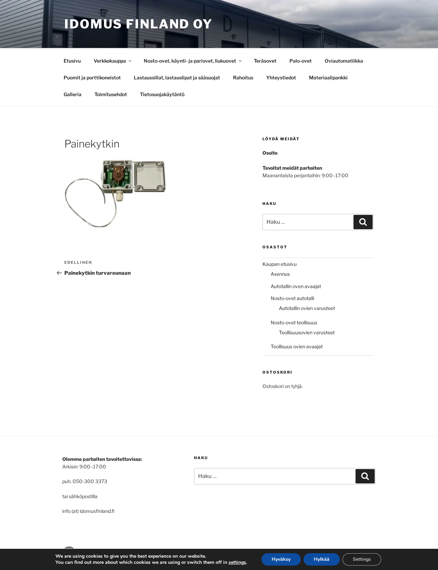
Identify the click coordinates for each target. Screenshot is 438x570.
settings (237, 562)
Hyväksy (281, 559)
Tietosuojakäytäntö (162, 94)
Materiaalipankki (328, 77)
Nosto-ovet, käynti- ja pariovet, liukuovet (190, 61)
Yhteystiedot (281, 77)
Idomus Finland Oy (138, 23)
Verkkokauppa (110, 61)
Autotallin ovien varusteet (307, 308)
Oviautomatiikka (344, 61)
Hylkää (322, 559)
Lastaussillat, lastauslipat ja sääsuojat (177, 77)
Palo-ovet (300, 61)
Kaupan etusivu (279, 264)
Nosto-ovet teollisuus (294, 322)
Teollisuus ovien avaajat (297, 346)
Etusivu (72, 61)
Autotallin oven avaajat (296, 286)
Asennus (280, 274)
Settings (362, 559)
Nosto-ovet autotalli (292, 298)
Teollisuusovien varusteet (307, 332)
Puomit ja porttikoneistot (92, 77)
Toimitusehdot (110, 94)
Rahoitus (243, 77)
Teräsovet (265, 61)
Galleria (72, 94)
